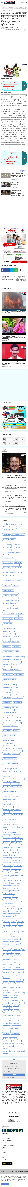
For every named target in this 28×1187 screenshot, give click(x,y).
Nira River (18, 694)
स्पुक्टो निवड (12, 1051)
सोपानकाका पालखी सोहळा (8, 1043)
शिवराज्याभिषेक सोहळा (7, 1018)
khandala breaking (7, 656)
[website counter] (12, 1131)
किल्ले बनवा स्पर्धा (7, 863)
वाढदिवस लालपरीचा (7, 1005)
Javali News (13, 644)
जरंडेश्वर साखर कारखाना (15, 883)
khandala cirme (7, 659)
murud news (6, 689)
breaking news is (16, 588)
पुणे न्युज (14, 926)
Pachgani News (7, 697)
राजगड (4, 987)
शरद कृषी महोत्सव (20, 1013)
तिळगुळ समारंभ (14, 908)
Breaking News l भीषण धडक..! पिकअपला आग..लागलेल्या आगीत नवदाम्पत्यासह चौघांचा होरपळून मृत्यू (13, 338)
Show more (23, 289)
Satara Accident (7, 779)
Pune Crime (13, 728)
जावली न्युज (16, 885)
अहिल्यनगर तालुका (7, 835)
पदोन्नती (13, 921)
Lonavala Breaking (18, 674)
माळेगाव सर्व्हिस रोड (7, 972)
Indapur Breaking (7, 636)
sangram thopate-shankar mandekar (12, 776)
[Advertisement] (14, 48)
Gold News (5, 621)
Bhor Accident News (16, 567)
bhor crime (5, 572)
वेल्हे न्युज (17, 1010)
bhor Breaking (6, 570)
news (13, 694)
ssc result (20, 794)
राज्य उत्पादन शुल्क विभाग (8, 990)
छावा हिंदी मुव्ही (18, 880)
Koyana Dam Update (8, 669)
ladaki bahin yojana (19, 672)
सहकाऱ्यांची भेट (17, 1028)
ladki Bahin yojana (7, 674)
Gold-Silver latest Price (15, 621)
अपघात (4, 832)
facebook (9, 439)
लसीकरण (16, 995)
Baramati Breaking (18, 542)
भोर (4, 954)
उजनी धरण (14, 850)
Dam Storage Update (16, 600)
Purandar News (16, 753)
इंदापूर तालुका (10, 847)
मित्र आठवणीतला (6, 975)
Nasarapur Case (7, 692)
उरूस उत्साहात (6, 855)
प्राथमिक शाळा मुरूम (7, 939)
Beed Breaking (17, 562)
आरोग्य (12, 842)
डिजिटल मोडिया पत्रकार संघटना (9, 906)
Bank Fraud (6, 539)
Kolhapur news (6, 666)
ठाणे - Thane (6, 1138)
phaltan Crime (6, 705)
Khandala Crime (7, 661)
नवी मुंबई (12, 911)
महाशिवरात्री (17, 967)
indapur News (15, 638)
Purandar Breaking (7, 750)
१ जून (4, 524)
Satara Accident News (18, 779)
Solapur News (16, 789)
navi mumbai (6, 694)
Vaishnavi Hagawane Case (9, 819)
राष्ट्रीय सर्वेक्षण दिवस (7, 995)
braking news (6, 582)
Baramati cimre (7, 544)
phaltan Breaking (7, 702)
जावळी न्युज (5, 891)
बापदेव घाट (5, 941)
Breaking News (9, 7)
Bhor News (12, 575)
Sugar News (17, 807)
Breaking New (15, 585)
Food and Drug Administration (10, 616)
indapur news (6, 638)
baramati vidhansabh (8, 557)
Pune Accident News (17, 720)
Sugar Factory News (8, 807)
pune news (15, 733)
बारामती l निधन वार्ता (7, 944)
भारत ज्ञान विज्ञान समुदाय (8, 952)
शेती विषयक (5, 1023)
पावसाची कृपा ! (14, 924)
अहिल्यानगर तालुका (17, 835)
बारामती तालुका (16, 944)
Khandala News (7, 664)
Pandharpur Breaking (18, 697)
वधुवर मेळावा (6, 1000)
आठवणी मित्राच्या (6, 837)
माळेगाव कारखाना (6, 969)
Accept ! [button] (5, 1184)
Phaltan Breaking (18, 702)
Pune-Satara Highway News (9, 745)
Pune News (12, 735)
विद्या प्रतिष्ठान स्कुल (15, 1008)
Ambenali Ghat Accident (9, 532)
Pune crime (5, 728)
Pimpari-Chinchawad (8, 710)
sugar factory (6, 804)
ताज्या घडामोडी (21, 906)
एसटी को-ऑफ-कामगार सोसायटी (10, 860)
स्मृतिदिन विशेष (20, 1051)
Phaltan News (15, 707)
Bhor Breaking (15, 570)
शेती (19, 1020)
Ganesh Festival (18, 618)
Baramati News (6, 554)
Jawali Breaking (16, 646)
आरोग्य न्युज (18, 842)
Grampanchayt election (9, 633)
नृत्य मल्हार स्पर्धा (20, 919)
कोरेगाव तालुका (18, 865)
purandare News (7, 761)
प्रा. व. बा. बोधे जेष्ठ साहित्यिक (9, 936)
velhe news (14, 822)
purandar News (6, 753)
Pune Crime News (7, 730)
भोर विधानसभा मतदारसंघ (16, 962)
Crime (16, 598)
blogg (18, 580)
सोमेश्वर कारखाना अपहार (8, 1046)
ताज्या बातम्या (6, 908)
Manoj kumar (18, 682)
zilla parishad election (18, 829)
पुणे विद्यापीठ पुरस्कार (7, 929)
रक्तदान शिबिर (20, 982)
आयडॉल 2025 (6, 842)
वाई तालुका (5, 1003)
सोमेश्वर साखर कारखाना (7, 1048)
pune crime (14, 725)
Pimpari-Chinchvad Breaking (10, 712)
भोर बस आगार (15, 959)
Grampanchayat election (9, 631)
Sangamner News (18, 771)
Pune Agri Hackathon (8, 722)
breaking (14, 582)
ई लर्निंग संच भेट (6, 850)
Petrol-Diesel (6, 700)
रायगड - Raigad (7, 1140)
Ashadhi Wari (6, 534)
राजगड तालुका (11, 987)
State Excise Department (9, 799)
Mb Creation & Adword (10, 1173)
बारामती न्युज (14, 947)
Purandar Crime (18, 750)
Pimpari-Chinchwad (8, 715)
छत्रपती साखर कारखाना (8, 880)
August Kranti (6, 537)
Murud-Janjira (14, 689)
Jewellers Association (8, 651)
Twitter (12, 270)
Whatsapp (16, 270)
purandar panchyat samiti (9, 758)
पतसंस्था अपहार (6, 921)
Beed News (16, 565)
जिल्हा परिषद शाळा (7, 898)
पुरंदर (15, 929)
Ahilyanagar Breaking (8, 526)
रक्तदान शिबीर (6, 985)
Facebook (6, 270)
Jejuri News (21, 649)
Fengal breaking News (8, 613)
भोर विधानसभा (6, 962)
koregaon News (16, 666)
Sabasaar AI (6, 768)
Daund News (6, 608)
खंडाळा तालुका (6, 870)
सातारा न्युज (12, 1036)
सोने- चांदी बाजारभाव (16, 1041)
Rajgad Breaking (17, 761)
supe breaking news (8, 809)
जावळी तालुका (16, 888)
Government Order (7, 623)
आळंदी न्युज (5, 845)
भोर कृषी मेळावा (10, 954)
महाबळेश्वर (5, 964)
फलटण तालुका (16, 939)
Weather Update (7, 829)
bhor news (5, 575)
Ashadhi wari (20, 532)
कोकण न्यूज (17, 1171)
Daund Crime (16, 605)
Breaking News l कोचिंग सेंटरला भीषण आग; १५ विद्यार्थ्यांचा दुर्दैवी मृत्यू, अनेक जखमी (14, 312)
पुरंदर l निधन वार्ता (6, 931)
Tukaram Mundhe (7, 814)
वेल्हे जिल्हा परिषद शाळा (8, 1010)
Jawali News (14, 649)
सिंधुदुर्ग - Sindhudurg (8, 1145)
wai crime (14, 827)
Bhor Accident (6, 567)
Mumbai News (17, 687)
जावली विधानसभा (6, 888)
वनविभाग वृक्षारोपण (15, 1000)
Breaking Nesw (6, 585)
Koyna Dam (18, 669)
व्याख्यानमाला (12, 1013)
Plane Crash (20, 717)
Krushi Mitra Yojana (7, 672)
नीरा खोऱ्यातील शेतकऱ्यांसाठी (9, 919)
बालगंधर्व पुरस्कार (16, 949)
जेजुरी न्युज (15, 898)
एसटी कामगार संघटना (17, 857)
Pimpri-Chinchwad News (9, 717)
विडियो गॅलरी (6, 1159)
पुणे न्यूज (20, 926)
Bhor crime (13, 572)
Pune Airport (18, 722)
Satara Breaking (7, 781)
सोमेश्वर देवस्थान (18, 1046)
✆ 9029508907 (20, 1173)
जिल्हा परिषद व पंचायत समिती (9, 896)
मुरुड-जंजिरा (18, 975)
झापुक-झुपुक (20, 901)
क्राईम (4, 868)
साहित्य (18, 1036)
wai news (20, 827)
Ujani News (5, 817)
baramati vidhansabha (9, 560)
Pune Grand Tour (7, 733)
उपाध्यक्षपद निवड (6, 852)
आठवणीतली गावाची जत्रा (17, 837)
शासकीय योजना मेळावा (8, 1015)
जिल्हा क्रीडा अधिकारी (14, 891)
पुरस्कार (11, 934)
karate (17, 651)
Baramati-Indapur (7, 562)
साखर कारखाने (6, 1033)
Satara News (6, 786)
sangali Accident (7, 771)
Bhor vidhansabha (7, 577)
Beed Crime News (7, 565)
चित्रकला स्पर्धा (6, 875)
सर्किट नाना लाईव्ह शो (17, 1025)
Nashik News (16, 692)
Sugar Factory (15, 804)
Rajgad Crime (6, 763)
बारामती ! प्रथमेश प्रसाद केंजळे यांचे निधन (15, 478)
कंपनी (20, 860)
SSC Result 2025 (7, 796)
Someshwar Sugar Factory (9, 794)
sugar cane (17, 801)
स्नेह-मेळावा (5, 1051)
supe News (5, 812)
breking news (14, 595)
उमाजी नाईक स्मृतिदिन (16, 852)
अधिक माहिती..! (20, 1181)
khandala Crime (17, 659)
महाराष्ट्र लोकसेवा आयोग (8, 967)
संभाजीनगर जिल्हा (6, 1025)
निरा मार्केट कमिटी (7, 916)
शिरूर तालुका (17, 1015)
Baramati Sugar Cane (18, 554)
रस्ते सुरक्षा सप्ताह (14, 985)
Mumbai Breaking (7, 687)
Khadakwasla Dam (15, 654)
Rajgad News (15, 763)
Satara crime (16, 781)
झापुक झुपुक (13, 901)
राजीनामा (18, 987)
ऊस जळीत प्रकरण (7, 857)
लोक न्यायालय (6, 997)
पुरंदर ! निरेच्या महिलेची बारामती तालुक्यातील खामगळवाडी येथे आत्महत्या (15, 488)
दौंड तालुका (5, 911)
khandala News (17, 661)
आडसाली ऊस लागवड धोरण (8, 840)
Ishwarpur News (15, 641)
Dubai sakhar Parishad (8, 610)
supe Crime (17, 809)
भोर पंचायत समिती (6, 959)
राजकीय (21, 985)
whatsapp (21, 439)
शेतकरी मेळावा (17, 1018)
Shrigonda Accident (16, 786)
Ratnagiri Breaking (7, 766)
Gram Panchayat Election (9, 628)
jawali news (6, 649)
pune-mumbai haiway (8, 740)
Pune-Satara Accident (8, 743)
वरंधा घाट (22, 1000)
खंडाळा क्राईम (17, 868)
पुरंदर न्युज (22, 931)
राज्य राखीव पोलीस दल (7, 992)
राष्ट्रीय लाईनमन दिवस (19, 992)
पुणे (4, 926)
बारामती (17, 941)
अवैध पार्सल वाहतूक (12, 832)
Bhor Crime (20, 572)
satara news (15, 784)
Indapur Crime (17, 636)
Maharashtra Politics (8, 682)
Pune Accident (6, 720)
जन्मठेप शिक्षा (6, 883)
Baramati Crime (17, 549)
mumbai (14, 684)
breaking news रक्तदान (8, 590)
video (21, 822)
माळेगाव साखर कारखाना (18, 972)
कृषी (4, 1150)
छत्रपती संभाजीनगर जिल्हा (8, 878)
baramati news (19, 552)
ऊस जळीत (13, 855)
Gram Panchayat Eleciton (9, 626)
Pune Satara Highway (8, 738)
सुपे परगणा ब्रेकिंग (13, 1038)
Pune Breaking (6, 725)
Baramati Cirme (17, 544)
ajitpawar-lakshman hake (9, 529)
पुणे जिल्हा (9, 926)
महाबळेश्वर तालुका (13, 964)
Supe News (12, 812)
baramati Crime (17, 547)
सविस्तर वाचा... (9, 1103)
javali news (6, 644)
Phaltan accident (15, 700)
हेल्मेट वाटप (5, 1053)
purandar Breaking (17, 748)
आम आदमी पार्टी (19, 840)
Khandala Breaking (19, 656)
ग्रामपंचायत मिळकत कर (8, 873)
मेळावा (21, 980)
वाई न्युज (11, 1003)
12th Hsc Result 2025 (12, 524)
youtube (21, 443)
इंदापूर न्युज (17, 847)
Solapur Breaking (7, 789)
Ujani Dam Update (18, 814)
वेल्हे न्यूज (5, 1013)
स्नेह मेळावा (16, 1048)
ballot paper (14, 537)
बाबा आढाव (12, 941)
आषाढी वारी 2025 (20, 845)
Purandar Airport (7, 748)
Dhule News (14, 608)
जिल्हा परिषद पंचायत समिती (8, 893)
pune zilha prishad (20, 738)
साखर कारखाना (15, 1031)
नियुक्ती (4, 913)
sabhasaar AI (14, 768)
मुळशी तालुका (6, 977)
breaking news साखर (8, 593)
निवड (14, 916)
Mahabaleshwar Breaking (9, 677)
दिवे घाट (20, 908)
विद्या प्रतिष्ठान (6, 1008)
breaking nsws (18, 593)
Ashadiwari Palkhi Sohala (18, 534)
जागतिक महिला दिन (7, 885)
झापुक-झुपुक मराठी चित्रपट (8, 903)
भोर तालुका (17, 954)
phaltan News (6, 707)
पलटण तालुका (20, 921)
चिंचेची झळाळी (18, 873)
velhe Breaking (6, 822)
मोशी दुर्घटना (12, 982)
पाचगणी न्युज (6, 924)
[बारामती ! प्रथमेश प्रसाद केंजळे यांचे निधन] (14, 463)
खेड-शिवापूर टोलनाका (15, 870)
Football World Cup (7, 618)
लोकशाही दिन (14, 997)
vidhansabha (6, 824)
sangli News (6, 773)
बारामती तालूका (6, 947)
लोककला (5, 1155)
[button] (26, 2)
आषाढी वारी (12, 845)
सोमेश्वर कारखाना (19, 1043)
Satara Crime (6, 784)
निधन (17, 911)
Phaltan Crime (15, 705)
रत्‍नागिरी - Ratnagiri (8, 1143)
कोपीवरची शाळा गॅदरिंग (8, 865)
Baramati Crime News (8, 552)
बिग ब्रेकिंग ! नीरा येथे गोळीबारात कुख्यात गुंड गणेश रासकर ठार (15, 498)
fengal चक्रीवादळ (19, 613)
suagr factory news (7, 801)
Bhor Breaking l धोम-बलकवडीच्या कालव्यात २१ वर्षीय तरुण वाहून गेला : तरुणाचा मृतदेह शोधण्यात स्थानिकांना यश (14, 363)
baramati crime (7, 547)
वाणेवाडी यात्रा (16, 1005)
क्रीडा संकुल (10, 868)
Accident (21, 524)
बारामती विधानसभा (7, 949)
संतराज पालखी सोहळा (14, 1023)
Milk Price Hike (6, 684)
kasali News (6, 654)
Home (2, 7)
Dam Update (6, 603)
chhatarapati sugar (8, 598)
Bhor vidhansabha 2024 (9, 580)
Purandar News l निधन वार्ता (9, 756)
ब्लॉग (23, 949)
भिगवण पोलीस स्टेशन (19, 952)
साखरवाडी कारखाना (15, 1033)
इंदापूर (4, 847)
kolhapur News (16, 664)
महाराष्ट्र (20, 964)
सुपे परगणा (5, 1038)
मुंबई (13, 975)
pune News (5, 735)
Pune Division (16, 730)
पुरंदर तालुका (15, 931)
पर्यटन (4, 1153)
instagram (9, 443)
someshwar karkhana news (9, 791)
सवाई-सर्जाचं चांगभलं (7, 1028)
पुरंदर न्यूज (5, 934)
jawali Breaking (6, 646)
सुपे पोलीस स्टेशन (6, 1041)
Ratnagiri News (17, 766)
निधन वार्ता (22, 911)
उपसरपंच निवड (21, 850)
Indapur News (6, 641)
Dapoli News (14, 603)
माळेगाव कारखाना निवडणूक (18, 969)
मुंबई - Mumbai (7, 1136)
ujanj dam (12, 817)
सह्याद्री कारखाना (6, 1031)
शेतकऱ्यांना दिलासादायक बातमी (9, 1020)
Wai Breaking (6, 827)
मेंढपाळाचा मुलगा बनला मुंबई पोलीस (10, 980)
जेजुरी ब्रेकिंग (5, 901)
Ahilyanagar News (20, 526)
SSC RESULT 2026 (17, 796)
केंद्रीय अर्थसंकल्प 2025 (17, 863)
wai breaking (15, 824)
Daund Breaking (7, 605)
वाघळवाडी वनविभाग (19, 1003)
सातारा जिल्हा (5, 1036)
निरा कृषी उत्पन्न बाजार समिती (14, 913)
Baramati (13, 539)
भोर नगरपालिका (6, 957)
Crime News (6, 600)
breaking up (6, 595)
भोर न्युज (13, 957)
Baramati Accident (7, 542)
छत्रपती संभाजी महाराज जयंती (17, 875)
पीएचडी (20, 924)
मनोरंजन (5, 1157)
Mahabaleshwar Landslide (9, 679)
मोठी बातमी (5, 982)
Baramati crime (7, 549)
